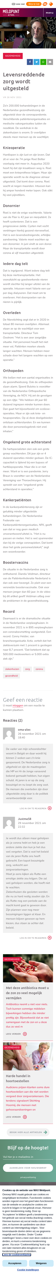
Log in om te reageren (33, 808)
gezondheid (11, 675)
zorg (27, 669)
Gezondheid (12, 55)
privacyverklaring (28, 1177)
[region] (28, 32)
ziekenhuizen (12, 669)
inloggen (18, 705)
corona (39, 669)
